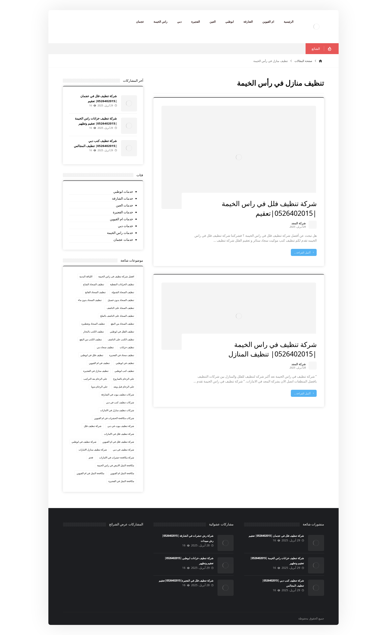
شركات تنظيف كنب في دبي (120, 402)
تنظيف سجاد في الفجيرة (121, 355)
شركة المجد (298, 223)
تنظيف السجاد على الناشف (120, 308)
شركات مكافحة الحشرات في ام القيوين (114, 418)
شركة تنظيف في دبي (123, 449)
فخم (91, 457)
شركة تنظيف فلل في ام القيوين (118, 441)
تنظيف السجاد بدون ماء (90, 300)
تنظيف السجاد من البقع (122, 323)
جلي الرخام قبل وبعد (123, 386)
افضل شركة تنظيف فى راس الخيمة (116, 276)
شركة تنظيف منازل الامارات (93, 449)
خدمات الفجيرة (123, 212)
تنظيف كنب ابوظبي (124, 371)
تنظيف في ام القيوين (99, 363)
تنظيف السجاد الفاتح (95, 292)
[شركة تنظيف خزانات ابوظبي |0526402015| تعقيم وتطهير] (225, 565)
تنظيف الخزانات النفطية (122, 284)
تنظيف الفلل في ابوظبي (122, 331)
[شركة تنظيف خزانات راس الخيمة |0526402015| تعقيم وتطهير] (129, 126)
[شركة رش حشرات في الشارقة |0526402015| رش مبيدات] (225, 543)
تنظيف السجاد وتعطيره (93, 323)
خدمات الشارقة (122, 198)
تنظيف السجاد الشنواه (123, 292)
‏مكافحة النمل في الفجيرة (121, 481)
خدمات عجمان (123, 239)
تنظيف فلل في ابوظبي (91, 355)
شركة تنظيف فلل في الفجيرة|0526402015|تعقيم (186, 580)
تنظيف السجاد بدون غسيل (121, 300)
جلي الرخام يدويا (99, 386)
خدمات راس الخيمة (120, 233)
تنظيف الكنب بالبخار (93, 331)
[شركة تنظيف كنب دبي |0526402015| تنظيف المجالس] (129, 148)
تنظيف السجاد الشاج (93, 284)
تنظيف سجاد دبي (105, 347)
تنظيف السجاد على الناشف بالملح (117, 316)
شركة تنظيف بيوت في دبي (120, 426)
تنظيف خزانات (127, 347)
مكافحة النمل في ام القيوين (90, 473)
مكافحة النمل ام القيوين (122, 473)
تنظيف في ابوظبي (125, 363)
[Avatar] (313, 225)
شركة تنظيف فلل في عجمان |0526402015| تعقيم (276, 536)
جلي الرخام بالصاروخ (123, 378)
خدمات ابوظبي (123, 191)
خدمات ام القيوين (121, 219)
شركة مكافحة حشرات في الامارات (116, 457)
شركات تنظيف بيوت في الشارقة (117, 394)
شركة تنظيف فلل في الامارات (119, 434)
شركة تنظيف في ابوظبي (84, 441)
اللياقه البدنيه (85, 276)
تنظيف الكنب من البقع (91, 339)
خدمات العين (124, 205)
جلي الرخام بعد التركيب (95, 378)
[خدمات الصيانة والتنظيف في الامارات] (316, 26)
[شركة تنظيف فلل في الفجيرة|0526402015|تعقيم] (225, 588)
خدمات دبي (125, 226)
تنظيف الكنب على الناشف (121, 339)
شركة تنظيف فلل (92, 426)
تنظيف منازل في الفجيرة (95, 371)
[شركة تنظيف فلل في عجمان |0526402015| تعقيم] (129, 103)
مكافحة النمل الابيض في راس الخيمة (115, 465)
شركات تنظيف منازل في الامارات (117, 410)
